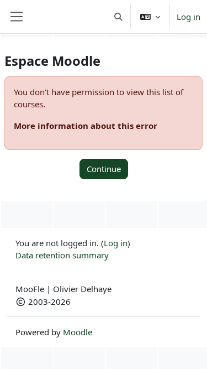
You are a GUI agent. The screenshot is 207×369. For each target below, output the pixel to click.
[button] (119, 16)
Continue (104, 168)
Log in (188, 16)
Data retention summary (62, 255)
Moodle (77, 331)
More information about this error (85, 125)
